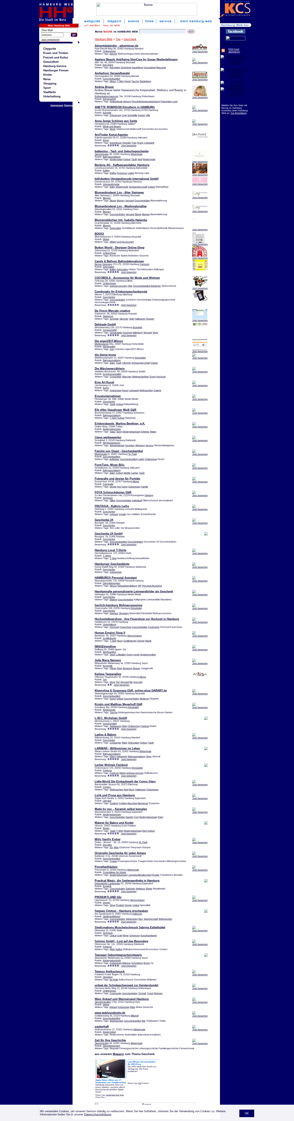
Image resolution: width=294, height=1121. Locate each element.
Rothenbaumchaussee (106, 96)
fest (119, 486)
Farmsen (144, 264)
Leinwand (149, 142)
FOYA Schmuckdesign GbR (113, 492)
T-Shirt (120, 81)
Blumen (107, 198)
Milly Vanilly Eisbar (108, 839)
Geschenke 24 (104, 519)
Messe (113, 585)
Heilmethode (116, 101)
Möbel (106, 239)
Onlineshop (151, 459)
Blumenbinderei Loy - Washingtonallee (121, 206)
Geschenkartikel (111, 78)
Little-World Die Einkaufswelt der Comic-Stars (125, 781)
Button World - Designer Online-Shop (119, 247)
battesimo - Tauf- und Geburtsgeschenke (122, 151)
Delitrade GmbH (105, 324)
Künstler (107, 112)
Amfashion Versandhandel (112, 73)
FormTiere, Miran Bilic (110, 464)
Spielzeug (108, 316)
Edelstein (130, 888)
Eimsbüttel (140, 357)
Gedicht (114, 803)
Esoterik (107, 886)
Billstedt (135, 1015)
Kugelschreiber (148, 654)
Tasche (135, 81)
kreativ (122, 514)
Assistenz (157, 585)
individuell (137, 500)
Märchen (127, 376)
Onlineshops (109, 51)
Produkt (120, 905)
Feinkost (144, 726)
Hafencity (137, 913)
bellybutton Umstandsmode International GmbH (126, 178)
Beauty (136, 668)
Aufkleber (114, 459)
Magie (149, 888)
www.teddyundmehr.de (110, 1012)
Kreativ (155, 875)
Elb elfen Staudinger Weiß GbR (115, 409)
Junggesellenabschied (140, 875)
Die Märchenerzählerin (110, 368)
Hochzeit (161, 376)
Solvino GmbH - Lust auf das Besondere (121, 941)
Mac (117, 1095)
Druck (140, 142)
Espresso (122, 173)
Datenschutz (71, 105)
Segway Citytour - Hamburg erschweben (121, 910)
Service (149, 445)
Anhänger (156, 286)
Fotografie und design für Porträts (117, 478)
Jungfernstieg (111, 1095)
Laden (131, 173)
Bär (143, 1021)
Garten (141, 115)
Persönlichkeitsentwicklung (146, 101)
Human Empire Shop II (110, 632)
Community (116, 993)
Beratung (127, 668)
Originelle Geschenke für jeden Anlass (120, 853)
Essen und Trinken (55, 53)
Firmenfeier (116, 376)
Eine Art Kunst (104, 382)
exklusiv (114, 514)
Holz (130, 286)
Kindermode (149, 159)
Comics (107, 787)
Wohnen (158, 993)
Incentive (130, 445)
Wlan (116, 847)
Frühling (123, 803)
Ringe (126, 935)
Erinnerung (115, 115)
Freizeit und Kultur (55, 57)
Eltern (113, 756)
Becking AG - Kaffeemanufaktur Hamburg (122, 165)
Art (111, 979)
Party (160, 817)
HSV (140, 1083)
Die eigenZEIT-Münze (109, 341)
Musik (148, 640)
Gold (119, 935)
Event (153, 376)
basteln (129, 817)
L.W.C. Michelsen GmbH (111, 718)
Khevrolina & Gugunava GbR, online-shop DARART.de (131, 690)
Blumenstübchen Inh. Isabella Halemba (121, 220)
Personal (146, 585)
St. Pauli (132, 454)
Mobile (127, 473)
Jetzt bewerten (200, 51)
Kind (140, 159)
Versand (129, 200)
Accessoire (128, 242)
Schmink (114, 318)
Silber (113, 500)
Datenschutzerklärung (97, 1114)
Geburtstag (116, 390)
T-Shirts (107, 555)
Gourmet (127, 332)
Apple (122, 1095)
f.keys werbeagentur (108, 437)
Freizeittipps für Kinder (114, 872)
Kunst (106, 140)
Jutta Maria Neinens (108, 660)
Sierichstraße (102, 154)
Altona (136, 481)
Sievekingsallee (103, 1002)
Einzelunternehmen (108, 396)
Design (141, 640)
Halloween (140, 318)
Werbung (140, 445)
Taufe (134, 159)
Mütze (113, 81)
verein (136, 654)
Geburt (127, 159)
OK (247, 1113)
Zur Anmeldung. (239, 113)
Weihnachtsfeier (140, 376)
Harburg (149, 495)
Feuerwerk (153, 627)
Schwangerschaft (138, 187)
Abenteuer (143, 803)
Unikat (119, 698)
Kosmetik (108, 665)
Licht (119, 242)
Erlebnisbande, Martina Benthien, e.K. (120, 423)
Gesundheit (51, 61)
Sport (47, 87)
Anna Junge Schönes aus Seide (116, 121)
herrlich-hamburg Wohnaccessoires (118, 605)
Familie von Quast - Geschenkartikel (119, 451)
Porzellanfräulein (106, 866)
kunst (125, 486)
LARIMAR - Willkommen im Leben (117, 748)
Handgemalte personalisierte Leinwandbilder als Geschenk (134, 591)
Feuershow (126, 627)
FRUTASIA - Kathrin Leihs (112, 506)
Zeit (112, 349)
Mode (113, 129)
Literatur (107, 800)
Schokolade (116, 332)
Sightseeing (132, 919)
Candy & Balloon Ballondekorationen (119, 261)
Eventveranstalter (112, 374)
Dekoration (115, 228)
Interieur (114, 613)
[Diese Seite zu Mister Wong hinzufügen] (236, 63)
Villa (148, 115)
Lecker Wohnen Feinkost (111, 765)
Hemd (127, 81)
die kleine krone (105, 354)
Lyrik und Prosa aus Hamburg (115, 795)
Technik (142, 993)
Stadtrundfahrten (111, 916)
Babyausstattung (112, 156)
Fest (136, 817)
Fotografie (108, 484)
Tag (118, 39)
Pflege (113, 668)
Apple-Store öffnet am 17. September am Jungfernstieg (110, 1081)
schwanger (115, 742)
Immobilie (132, 115)
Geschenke (109, 297)
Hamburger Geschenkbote (112, 564)
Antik (115, 979)
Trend (150, 993)
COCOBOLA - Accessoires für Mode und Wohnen (127, 277)
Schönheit (126, 67)
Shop (155, 332)
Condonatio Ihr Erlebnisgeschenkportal (121, 291)
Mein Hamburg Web (59, 25)
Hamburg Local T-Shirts (110, 550)
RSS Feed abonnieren (234, 50)
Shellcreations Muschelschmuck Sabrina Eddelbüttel (130, 927)
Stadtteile (49, 92)
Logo (124, 115)
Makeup (126, 963)
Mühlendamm (102, 344)
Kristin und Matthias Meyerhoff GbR (118, 704)
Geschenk (130, 39)
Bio (131, 682)
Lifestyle (126, 363)
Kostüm (150, 318)
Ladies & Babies (105, 734)
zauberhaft (102, 1026)
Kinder (47, 74)
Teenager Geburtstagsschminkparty (118, 955)
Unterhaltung (51, 96)
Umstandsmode (111, 184)
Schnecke (134, 935)
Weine (106, 1004)
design (113, 486)
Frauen (113, 861)
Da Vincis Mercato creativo (112, 310)
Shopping (49, 83)
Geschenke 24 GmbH (108, 533)
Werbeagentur (117, 445)
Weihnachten (146, 390)
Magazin (118, 1054)
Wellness (140, 888)
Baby (112, 187)
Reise (47, 79)
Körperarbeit (109, 99)
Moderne (144, 698)
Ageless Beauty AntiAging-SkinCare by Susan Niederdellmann (136, 59)
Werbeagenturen (111, 443)
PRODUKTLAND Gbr (108, 897)
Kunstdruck (116, 142)
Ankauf (113, 1007)
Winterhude (136, 154)
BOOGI (99, 233)
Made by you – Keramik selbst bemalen (121, 809)
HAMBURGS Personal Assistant (116, 577)
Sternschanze (134, 635)
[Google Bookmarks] (236, 85)
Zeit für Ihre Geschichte (110, 1040)
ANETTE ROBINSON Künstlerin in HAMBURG (125, 107)
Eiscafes (107, 844)
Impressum (57, 105)
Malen (153, 431)
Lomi (174, 101)
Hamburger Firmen (55, 70)
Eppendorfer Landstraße (107, 883)
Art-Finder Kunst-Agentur (111, 134)
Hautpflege (137, 67)
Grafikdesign (109, 638)
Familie (144, 486)
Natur (113, 431)
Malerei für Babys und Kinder (114, 822)
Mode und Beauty (112, 126)
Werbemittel (109, 346)
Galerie (157, 390)
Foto (134, 142)
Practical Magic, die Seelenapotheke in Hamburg (127, 880)
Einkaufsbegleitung (127, 585)
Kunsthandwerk (149, 935)
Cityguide (49, 48)
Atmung (127, 101)
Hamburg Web (103, 39)
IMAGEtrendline (105, 646)
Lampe (134, 473)
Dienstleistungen (111, 583)
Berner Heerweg (103, 264)
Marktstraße (101, 454)
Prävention (166, 101)
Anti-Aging (108, 65)
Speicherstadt (151, 919)
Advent (113, 53)
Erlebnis (145, 431)
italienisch (138, 332)
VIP (139, 585)
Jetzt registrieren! (50, 39)
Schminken (137, 963)
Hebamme (121, 756)
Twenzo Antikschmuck (110, 971)
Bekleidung (145, 81)
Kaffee (106, 170)
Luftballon (121, 654)
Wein (124, 726)
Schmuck (108, 498)
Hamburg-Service (54, 66)
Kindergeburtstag (112, 429)
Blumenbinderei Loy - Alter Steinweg (119, 192)
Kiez (140, 919)
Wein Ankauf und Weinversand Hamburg (122, 999)
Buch (120, 640)
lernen (147, 963)
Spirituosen (115, 726)
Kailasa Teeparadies (108, 674)
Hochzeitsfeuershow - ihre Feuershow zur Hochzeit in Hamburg (137, 619)
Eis (111, 847)
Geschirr (138, 682)
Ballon (113, 269)
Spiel (131, 318)
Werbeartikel (109, 652)
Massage (161, 67)
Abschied (132, 803)
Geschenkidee (142, 200)
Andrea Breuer (104, 87)
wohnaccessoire (118, 286)
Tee (105, 679)
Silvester (123, 318)
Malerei (113, 599)
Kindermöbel (116, 159)
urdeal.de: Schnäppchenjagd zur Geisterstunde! (126, 985)
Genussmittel (110, 330)
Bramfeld (137, 327)
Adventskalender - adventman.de (116, 45)
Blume (113, 200)
